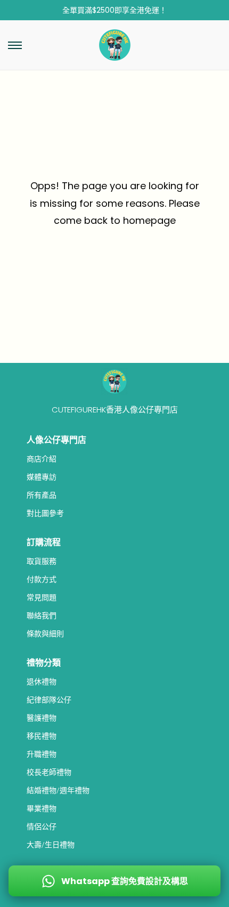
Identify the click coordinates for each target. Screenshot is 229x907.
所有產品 (41, 495)
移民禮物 (41, 736)
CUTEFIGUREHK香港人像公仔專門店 (115, 409)
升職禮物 (41, 754)
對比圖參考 (45, 513)
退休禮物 (41, 681)
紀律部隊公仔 (49, 699)
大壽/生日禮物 (51, 844)
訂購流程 (44, 542)
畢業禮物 (41, 808)
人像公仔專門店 (56, 440)
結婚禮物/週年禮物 (58, 790)
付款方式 (41, 579)
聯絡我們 (41, 615)
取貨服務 (41, 561)
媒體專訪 (41, 477)
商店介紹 (41, 459)
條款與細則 (45, 633)
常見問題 (41, 597)
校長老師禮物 (49, 772)
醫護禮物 (41, 718)
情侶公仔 (41, 826)
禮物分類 (44, 663)
